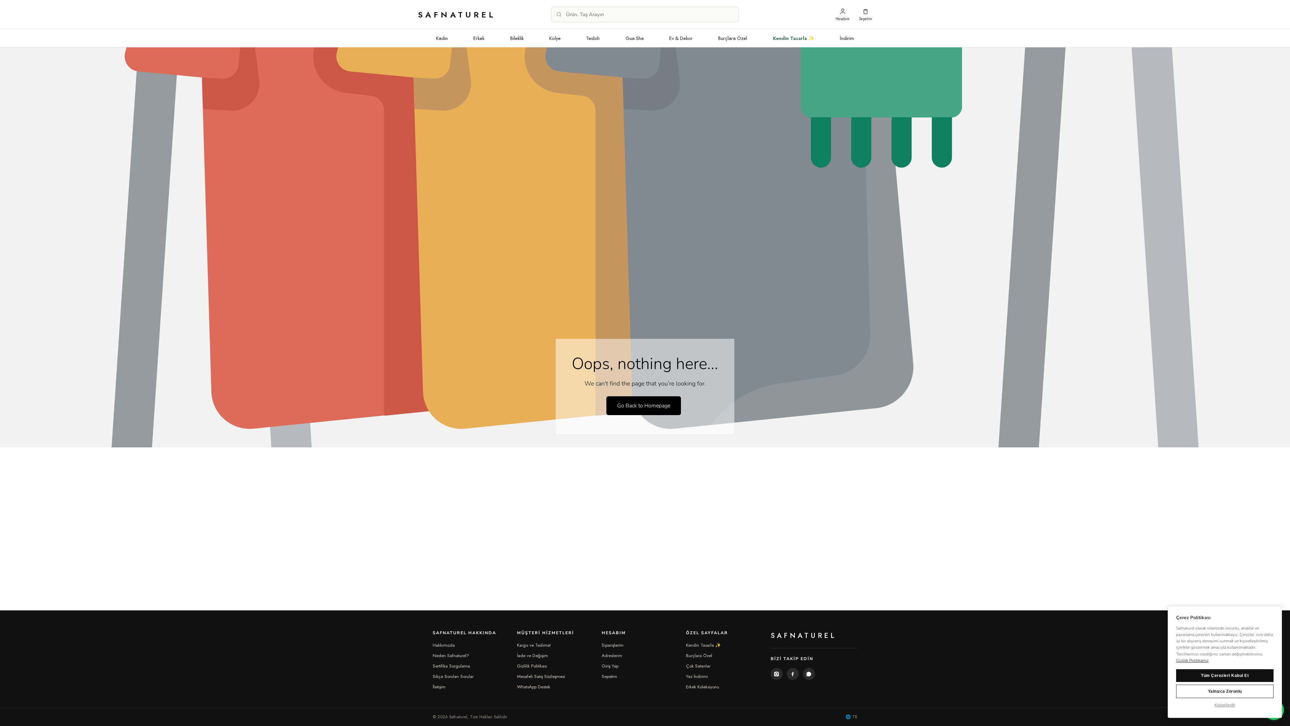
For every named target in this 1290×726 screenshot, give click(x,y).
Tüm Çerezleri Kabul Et (1225, 675)
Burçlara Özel (732, 38)
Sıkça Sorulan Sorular (453, 676)
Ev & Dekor (681, 38)
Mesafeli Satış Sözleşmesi (541, 676)
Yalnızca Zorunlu (1225, 691)
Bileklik (517, 38)
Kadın (442, 38)
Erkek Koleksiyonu (702, 687)
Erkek (478, 38)
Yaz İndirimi (697, 676)
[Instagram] (777, 674)
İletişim (439, 687)
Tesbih (593, 38)
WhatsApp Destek (533, 687)
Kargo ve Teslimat (534, 645)
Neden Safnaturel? (451, 655)
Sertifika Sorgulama (451, 666)
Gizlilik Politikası (532, 666)
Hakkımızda (444, 645)
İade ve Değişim (532, 655)
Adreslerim (612, 655)
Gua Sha (635, 38)
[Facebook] (793, 674)
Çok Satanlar (698, 666)
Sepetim (609, 676)
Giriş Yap (610, 666)
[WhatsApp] (809, 674)
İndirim (847, 38)
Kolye (555, 38)
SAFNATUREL (457, 15)
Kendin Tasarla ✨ (793, 38)
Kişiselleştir (1224, 705)
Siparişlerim (613, 645)
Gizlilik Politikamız (1192, 660)
